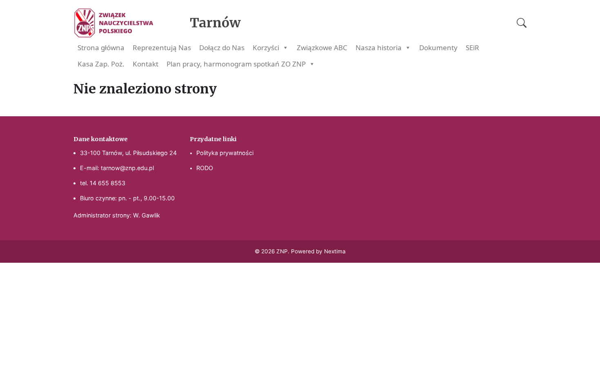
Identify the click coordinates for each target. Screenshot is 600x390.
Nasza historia (379, 47)
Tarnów (215, 23)
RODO (204, 167)
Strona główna (101, 47)
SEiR (472, 47)
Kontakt (145, 64)
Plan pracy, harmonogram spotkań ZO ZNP (236, 64)
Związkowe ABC (322, 47)
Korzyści (266, 47)
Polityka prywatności (224, 152)
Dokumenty (438, 47)
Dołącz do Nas (221, 47)
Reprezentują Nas (162, 47)
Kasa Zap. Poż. (101, 64)
